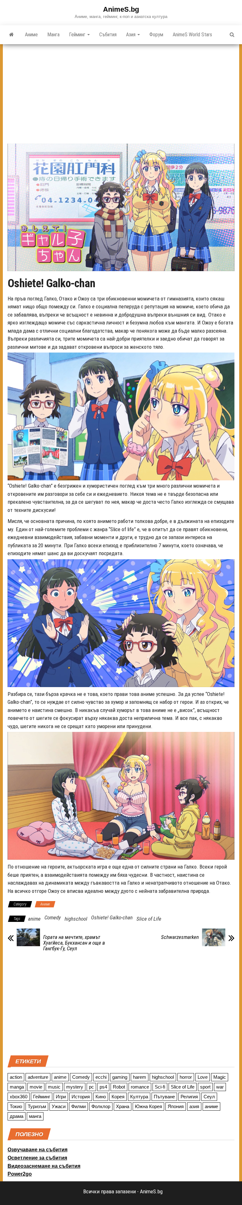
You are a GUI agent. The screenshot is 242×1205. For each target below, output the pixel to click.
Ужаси (59, 1106)
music (54, 1086)
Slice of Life (148, 919)
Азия (131, 35)
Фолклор (100, 1106)
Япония (176, 1106)
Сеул (209, 1096)
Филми (78, 1106)
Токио (16, 1106)
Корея (118, 1096)
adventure (38, 1077)
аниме (211, 1106)
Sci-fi (160, 1086)
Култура (139, 1096)
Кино (100, 1096)
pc (91, 1086)
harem (139, 1077)
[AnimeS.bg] (11, 34)
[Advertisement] (121, 91)
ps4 (103, 1086)
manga (17, 1086)
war (220, 1086)
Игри (61, 1096)
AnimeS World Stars (192, 35)
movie (36, 1086)
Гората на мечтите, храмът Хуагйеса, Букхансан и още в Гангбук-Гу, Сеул (74, 942)
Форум (156, 35)
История (81, 1096)
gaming (119, 1077)
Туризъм (37, 1106)
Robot (119, 1086)
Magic (219, 1077)
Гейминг (78, 35)
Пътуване (164, 1096)
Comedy (52, 917)
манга (35, 1116)
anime (34, 919)
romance (140, 1086)
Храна (122, 1106)
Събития (108, 35)
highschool (76, 919)
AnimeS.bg (121, 9)
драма (16, 1116)
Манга (53, 35)
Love (203, 1077)
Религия (189, 1096)
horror (186, 1077)
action (16, 1077)
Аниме (31, 35)
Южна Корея (148, 1106)
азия (194, 1106)
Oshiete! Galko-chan (112, 917)
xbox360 (18, 1096)
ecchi (101, 1077)
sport (205, 1086)
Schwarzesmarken (180, 937)
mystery (74, 1086)
